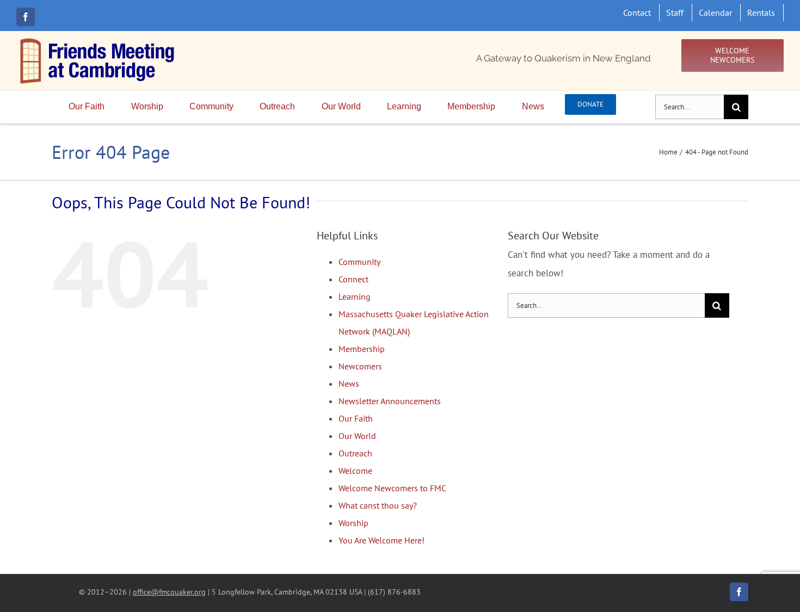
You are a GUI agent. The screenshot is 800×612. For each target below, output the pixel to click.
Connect (353, 279)
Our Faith (356, 418)
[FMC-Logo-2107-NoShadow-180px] (98, 41)
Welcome (355, 470)
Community (359, 261)
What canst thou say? (378, 505)
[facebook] (25, 17)
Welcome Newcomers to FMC (392, 488)
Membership (362, 348)
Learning (355, 296)
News (349, 383)
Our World (357, 435)
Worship (353, 522)
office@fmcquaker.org (169, 591)
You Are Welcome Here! (381, 540)
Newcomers (360, 366)
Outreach (355, 453)
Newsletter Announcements (390, 400)
